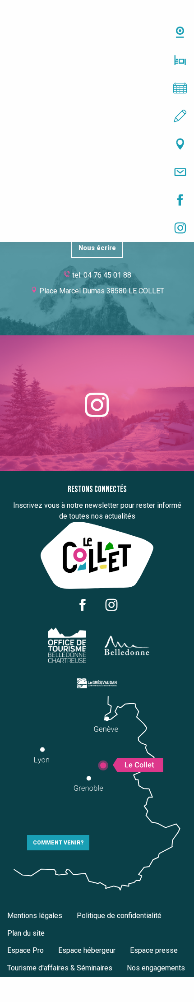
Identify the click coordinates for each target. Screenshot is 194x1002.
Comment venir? (58, 843)
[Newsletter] (97, 172)
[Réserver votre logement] (97, 60)
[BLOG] (97, 116)
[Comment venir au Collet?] (97, 144)
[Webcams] (97, 32)
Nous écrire (97, 248)
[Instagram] (97, 228)
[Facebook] (97, 200)
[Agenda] (97, 88)
